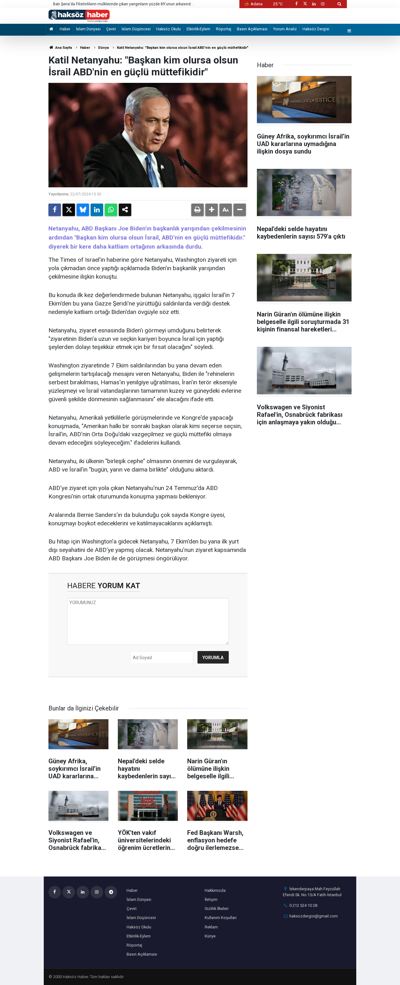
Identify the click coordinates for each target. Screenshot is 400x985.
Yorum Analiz (285, 29)
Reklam (211, 927)
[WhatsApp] (111, 210)
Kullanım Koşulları (221, 917)
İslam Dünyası (88, 29)
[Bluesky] (83, 210)
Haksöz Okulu (168, 29)
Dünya (103, 48)
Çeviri (111, 29)
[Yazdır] (197, 210)
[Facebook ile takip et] (296, 4)
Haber (65, 29)
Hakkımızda (215, 890)
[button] (211, 210)
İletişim (211, 899)
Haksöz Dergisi (315, 29)
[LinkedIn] (97, 210)
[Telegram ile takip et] (111, 892)
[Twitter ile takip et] (305, 4)
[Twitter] (68, 210)
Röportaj (223, 29)
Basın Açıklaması (252, 29)
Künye (210, 936)
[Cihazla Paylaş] (125, 210)
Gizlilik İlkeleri (216, 908)
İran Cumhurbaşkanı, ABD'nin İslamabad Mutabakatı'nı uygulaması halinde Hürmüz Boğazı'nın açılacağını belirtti (117, 4)
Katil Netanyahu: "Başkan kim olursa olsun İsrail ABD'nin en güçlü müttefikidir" (182, 48)
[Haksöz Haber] (79, 15)
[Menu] (349, 31)
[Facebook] (54, 210)
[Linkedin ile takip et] (313, 4)
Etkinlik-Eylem (198, 29)
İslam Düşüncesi (136, 29)
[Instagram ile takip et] (322, 4)
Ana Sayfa (63, 48)
